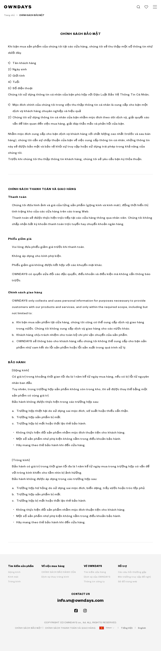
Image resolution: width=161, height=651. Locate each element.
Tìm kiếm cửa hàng (95, 572)
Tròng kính (14, 582)
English (142, 628)
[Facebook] (76, 610)
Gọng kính (14, 572)
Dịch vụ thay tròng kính (55, 577)
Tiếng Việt (126, 628)
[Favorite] (146, 7)
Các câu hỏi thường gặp (132, 572)
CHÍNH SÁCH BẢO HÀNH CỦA (58, 572)
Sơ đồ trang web (127, 582)
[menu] (155, 7)
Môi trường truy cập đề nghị (134, 577)
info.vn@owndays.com (80, 600)
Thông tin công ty (94, 582)
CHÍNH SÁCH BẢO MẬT (28, 628)
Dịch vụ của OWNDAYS (97, 577)
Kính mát (13, 577)
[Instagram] (85, 610)
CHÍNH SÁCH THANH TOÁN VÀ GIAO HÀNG (70, 628)
